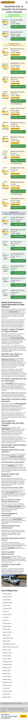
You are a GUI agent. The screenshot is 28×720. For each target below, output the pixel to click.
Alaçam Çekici (6, 599)
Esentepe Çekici (7, 614)
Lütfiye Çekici (6, 629)
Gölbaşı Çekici (6, 635)
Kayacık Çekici (7, 641)
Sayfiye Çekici (6, 673)
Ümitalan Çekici (7, 697)
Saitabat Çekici (7, 655)
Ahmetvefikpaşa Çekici (9, 644)
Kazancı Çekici (7, 658)
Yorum (6, 21)
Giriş (3, 711)
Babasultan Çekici (7, 682)
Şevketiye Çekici (7, 664)
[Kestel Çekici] (14, 580)
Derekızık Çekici (7, 593)
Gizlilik (4, 709)
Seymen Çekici (7, 650)
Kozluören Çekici (7, 596)
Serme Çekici (6, 688)
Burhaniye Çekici (7, 652)
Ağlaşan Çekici (7, 679)
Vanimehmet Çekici (8, 638)
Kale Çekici (6, 620)
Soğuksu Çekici (7, 667)
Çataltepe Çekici (7, 691)
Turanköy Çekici (7, 685)
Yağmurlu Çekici (7, 632)
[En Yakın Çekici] (8, 2)
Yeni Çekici (6, 617)
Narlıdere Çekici (7, 626)
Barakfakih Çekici (7, 602)
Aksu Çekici (6, 611)
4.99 (4, 95)
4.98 (4, 21)
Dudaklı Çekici (6, 670)
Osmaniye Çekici (7, 608)
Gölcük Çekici (6, 694)
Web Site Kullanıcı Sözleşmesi (16, 709)
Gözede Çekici (7, 605)
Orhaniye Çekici (7, 676)
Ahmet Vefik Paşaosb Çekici (10, 647)
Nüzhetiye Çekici (7, 661)
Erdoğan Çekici (7, 623)
